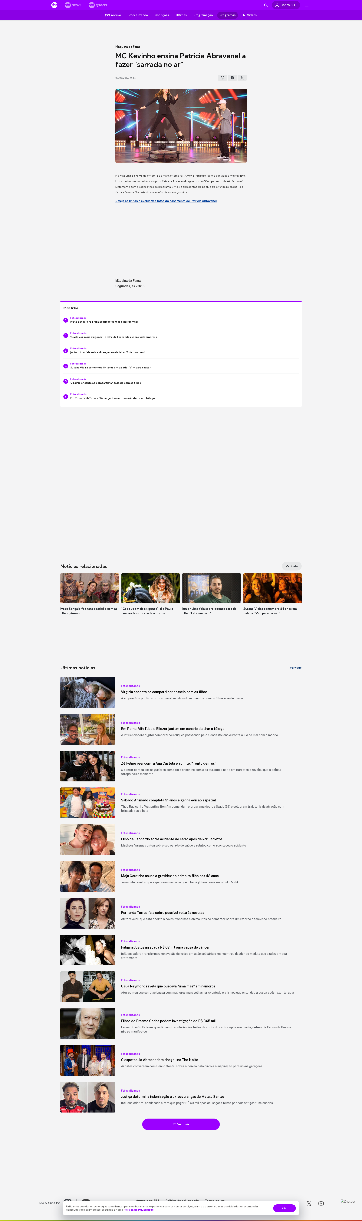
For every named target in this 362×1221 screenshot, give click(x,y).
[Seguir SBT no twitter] (309, 1203)
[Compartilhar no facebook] (232, 78)
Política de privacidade (182, 1201)
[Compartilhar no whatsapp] (222, 78)
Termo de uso (215, 1201)
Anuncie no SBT (148, 1201)
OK (284, 1208)
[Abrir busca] (266, 5)
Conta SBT (289, 5)
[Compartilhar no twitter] (242, 78)
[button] (89, 599)
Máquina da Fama (127, 46)
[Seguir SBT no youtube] (321, 1203)
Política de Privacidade (138, 1209)
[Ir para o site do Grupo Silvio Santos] (57, 1203)
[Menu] (306, 5)
